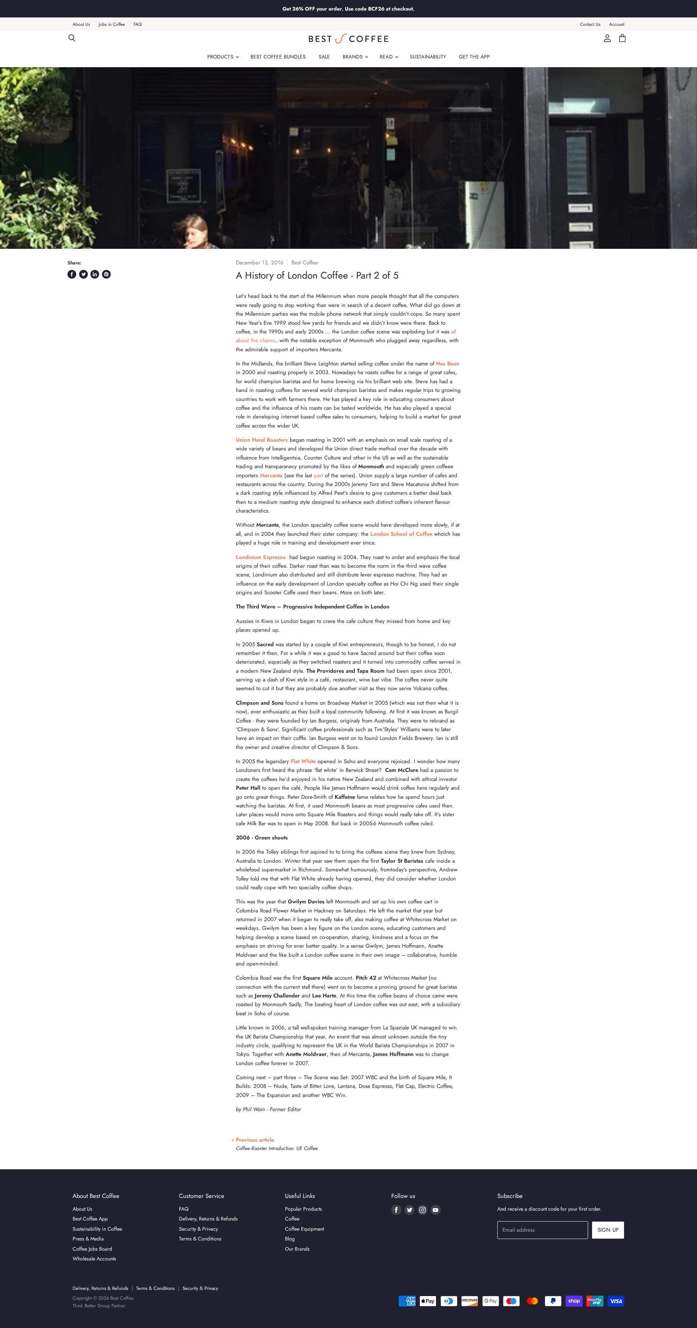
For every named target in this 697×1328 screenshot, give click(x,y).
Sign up (608, 1230)
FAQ (138, 24)
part (318, 475)
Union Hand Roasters (262, 440)
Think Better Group (91, 1305)
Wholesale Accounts (94, 1258)
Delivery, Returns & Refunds (208, 1218)
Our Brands (297, 1248)
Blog (290, 1238)
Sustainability (428, 56)
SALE (324, 56)
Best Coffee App (90, 1218)
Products (221, 56)
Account (616, 24)
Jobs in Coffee (112, 24)
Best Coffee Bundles (278, 56)
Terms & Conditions (200, 1238)
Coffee (292, 1218)
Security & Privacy (198, 1228)
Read (387, 56)
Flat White (303, 761)
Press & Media (88, 1238)
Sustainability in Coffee (97, 1228)
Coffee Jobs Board (92, 1248)
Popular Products (303, 1208)
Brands (353, 56)
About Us (81, 24)
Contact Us (590, 24)
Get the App (474, 56)
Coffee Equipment (304, 1228)
